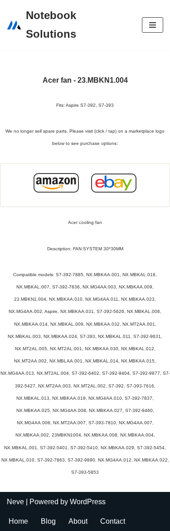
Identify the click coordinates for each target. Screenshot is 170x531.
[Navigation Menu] (152, 25)
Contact (112, 521)
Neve (15, 502)
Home (18, 521)
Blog (48, 521)
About (77, 521)
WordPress (88, 502)
